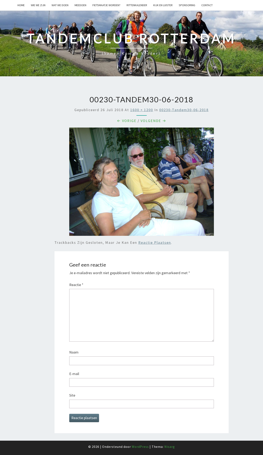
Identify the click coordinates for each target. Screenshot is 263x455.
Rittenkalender (137, 5)
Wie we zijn (38, 5)
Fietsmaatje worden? (106, 5)
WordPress (140, 447)
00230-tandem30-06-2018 (184, 109)
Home (21, 5)
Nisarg (169, 447)
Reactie (76, 284)
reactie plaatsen (154, 242)
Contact (207, 5)
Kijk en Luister (163, 5)
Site (72, 395)
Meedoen (80, 5)
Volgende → (153, 120)
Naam (73, 352)
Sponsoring (187, 5)
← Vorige (126, 120)
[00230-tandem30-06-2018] (141, 183)
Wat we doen (60, 5)
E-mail (74, 373)
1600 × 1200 (141, 109)
